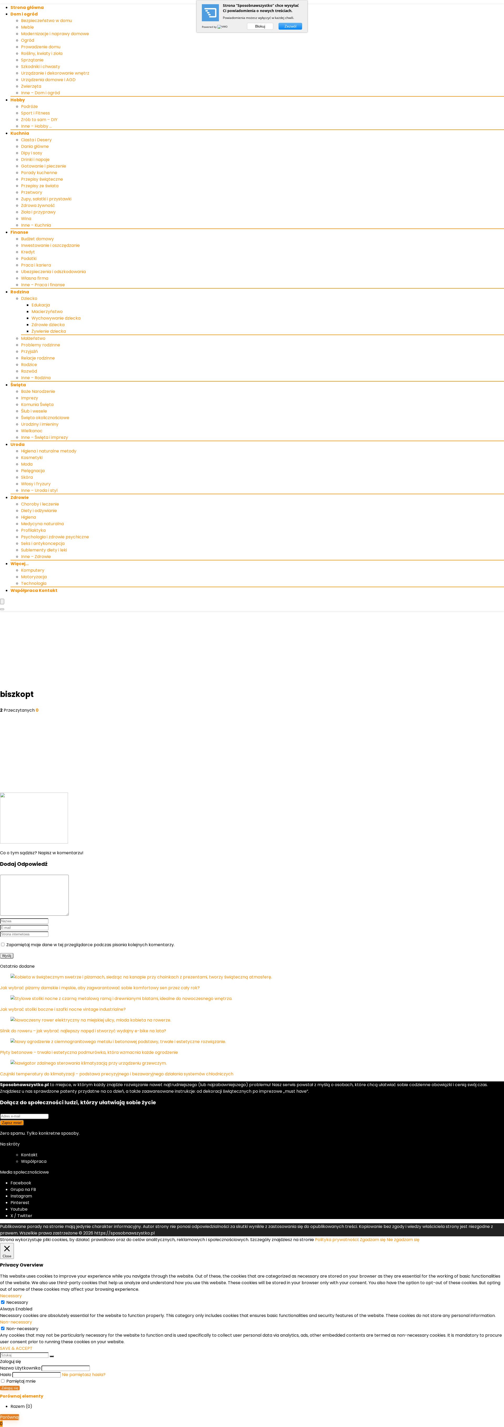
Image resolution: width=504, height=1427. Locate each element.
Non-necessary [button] (16, 1322)
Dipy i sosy (31, 153)
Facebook (20, 1183)
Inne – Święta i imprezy (44, 437)
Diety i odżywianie (39, 511)
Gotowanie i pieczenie (43, 166)
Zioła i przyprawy (38, 212)
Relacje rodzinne (38, 358)
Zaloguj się (10, 1388)
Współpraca (33, 1161)
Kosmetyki (32, 458)
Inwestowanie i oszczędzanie (50, 245)
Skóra (27, 477)
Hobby (17, 100)
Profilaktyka (33, 530)
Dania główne (35, 146)
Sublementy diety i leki (44, 550)
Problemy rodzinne (40, 345)
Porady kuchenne (39, 173)
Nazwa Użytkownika (20, 1368)
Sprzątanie (32, 60)
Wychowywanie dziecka (56, 318)
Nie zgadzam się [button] (403, 1240)
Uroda (17, 444)
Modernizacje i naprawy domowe (55, 34)
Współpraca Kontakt (33, 590)
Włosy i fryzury (36, 484)
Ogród (27, 40)
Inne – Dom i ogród (40, 93)
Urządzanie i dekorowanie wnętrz (55, 73)
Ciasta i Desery (36, 140)
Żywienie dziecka (49, 331)
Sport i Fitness (35, 113)
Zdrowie (19, 497)
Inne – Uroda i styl (39, 490)
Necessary (17, 1302)
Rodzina (19, 292)
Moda (27, 464)
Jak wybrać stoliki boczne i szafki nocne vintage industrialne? (63, 1009)
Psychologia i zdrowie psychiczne (55, 537)
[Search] (2, 609)
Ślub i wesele (34, 411)
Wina (26, 219)
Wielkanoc (32, 431)
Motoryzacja (34, 577)
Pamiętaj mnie (20, 1381)
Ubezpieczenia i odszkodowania (53, 272)
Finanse (19, 232)
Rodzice (29, 365)
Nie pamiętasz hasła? (84, 1375)
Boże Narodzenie (38, 391)
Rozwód (29, 371)
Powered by (209, 27)
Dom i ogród (24, 14)
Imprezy (29, 398)
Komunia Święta (37, 405)
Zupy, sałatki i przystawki (46, 199)
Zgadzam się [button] (373, 1240)
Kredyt (28, 252)
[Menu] (2, 601)
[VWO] (222, 27)
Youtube (19, 1209)
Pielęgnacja (33, 471)
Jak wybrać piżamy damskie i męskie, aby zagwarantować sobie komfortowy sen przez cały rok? (100, 988)
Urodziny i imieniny (40, 424)
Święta (18, 385)
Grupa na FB (23, 1189)
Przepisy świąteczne (42, 179)
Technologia (33, 583)
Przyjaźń (29, 351)
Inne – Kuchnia (36, 225)
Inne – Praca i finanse (43, 285)
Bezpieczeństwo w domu (46, 21)
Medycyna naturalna (42, 524)
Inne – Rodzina (36, 378)
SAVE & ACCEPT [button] (16, 1348)
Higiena (28, 517)
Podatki (28, 259)
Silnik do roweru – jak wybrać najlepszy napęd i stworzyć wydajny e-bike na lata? (83, 1031)
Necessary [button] (11, 1296)
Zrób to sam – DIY (39, 120)
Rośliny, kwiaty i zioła (41, 53)
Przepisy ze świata (40, 186)
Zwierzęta (31, 86)
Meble (27, 27)
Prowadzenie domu (40, 47)
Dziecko (29, 298)
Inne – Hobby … (36, 126)
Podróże (29, 106)
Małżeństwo (33, 338)
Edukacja (41, 305)
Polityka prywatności (336, 1240)
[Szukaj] (52, 1356)
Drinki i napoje (35, 160)
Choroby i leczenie (40, 504)
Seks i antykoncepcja (43, 543)
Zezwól (290, 26)
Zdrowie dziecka (48, 325)
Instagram (21, 1196)
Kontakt (29, 1155)
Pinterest (19, 1203)
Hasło (5, 1375)
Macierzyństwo (47, 312)
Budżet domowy (37, 239)
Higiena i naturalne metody (48, 451)
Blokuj (260, 26)
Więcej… (19, 564)
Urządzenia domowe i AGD (48, 80)
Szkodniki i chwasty (40, 67)
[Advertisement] (252, 650)
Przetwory (31, 192)
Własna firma (34, 278)
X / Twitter (21, 1216)
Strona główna (27, 7)
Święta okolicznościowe (45, 418)
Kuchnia (19, 133)
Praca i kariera (36, 265)
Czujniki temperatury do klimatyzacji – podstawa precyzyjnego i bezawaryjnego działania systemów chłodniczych (116, 1074)
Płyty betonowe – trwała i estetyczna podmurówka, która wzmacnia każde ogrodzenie (89, 1052)
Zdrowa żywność (38, 205)
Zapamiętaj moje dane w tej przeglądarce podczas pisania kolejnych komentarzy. (90, 945)
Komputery (32, 570)
